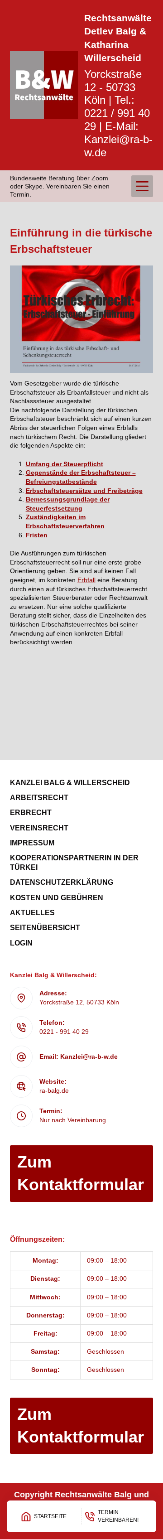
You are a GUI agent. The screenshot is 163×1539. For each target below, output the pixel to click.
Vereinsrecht (39, 828)
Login (21, 943)
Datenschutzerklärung (61, 882)
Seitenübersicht (45, 927)
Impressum (32, 843)
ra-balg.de (54, 1090)
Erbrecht (31, 812)
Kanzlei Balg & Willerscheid (70, 782)
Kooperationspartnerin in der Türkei (74, 862)
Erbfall (86, 580)
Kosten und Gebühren (56, 898)
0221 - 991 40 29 (64, 1031)
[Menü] (142, 186)
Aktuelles (32, 913)
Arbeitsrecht (39, 797)
